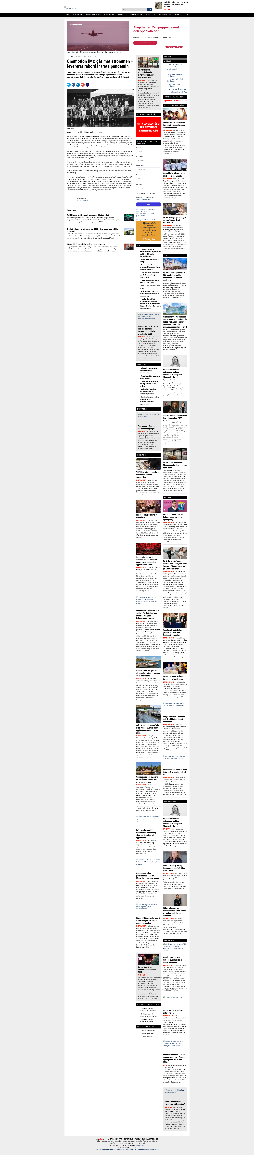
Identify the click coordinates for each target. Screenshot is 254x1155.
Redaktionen (81, 199)
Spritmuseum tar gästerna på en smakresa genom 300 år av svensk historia (148, 779)
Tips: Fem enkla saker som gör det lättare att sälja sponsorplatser (149, 275)
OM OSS (187, 15)
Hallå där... (169, 10)
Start (67, 15)
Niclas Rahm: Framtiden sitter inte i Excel (173, 1011)
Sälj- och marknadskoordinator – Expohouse (175, 74)
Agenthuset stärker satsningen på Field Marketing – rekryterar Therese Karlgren (172, 373)
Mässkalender (136, 15)
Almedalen (168, 965)
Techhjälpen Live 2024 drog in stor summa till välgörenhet (88, 215)
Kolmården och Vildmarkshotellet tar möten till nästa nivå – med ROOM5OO (147, 74)
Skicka (148, 204)
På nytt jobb (168, 829)
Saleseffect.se (131, 1149)
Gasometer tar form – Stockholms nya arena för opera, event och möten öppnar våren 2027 (146, 561)
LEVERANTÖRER (166, 15)
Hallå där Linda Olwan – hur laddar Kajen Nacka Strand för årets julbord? (176, 4)
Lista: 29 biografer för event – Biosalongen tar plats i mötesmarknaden (148, 920)
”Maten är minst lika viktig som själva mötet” (175, 1103)
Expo (165, 1065)
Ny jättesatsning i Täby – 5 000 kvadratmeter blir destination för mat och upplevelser (174, 276)
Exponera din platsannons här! (175, 101)
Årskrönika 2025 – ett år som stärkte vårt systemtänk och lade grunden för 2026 (148, 330)
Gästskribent (168, 1016)
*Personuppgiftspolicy (144, 199)
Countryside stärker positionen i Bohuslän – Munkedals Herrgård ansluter (148, 875)
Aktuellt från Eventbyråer (86, 56)
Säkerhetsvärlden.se (103, 1149)
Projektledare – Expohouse (177, 89)
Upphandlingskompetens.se (148, 1149)
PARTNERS (178, 15)
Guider (148, 15)
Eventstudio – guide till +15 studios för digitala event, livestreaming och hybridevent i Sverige (147, 614)
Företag (139, 184)
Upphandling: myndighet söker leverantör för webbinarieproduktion (148, 391)
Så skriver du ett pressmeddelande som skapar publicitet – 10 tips (150, 267)
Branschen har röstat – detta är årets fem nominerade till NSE (175, 772)
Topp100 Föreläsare (93, 15)
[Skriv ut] (87, 85)
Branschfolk (168, 522)
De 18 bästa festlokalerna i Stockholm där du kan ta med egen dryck (175, 465)
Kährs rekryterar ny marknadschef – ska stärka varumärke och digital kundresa (174, 912)
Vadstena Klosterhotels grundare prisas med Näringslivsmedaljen (172, 632)
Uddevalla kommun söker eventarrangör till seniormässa (149, 370)
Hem (68, 52)
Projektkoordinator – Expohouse (174, 85)
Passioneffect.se (118, 1149)
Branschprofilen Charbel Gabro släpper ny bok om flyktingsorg (173, 517)
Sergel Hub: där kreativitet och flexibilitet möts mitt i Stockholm (174, 719)
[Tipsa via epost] (83, 85)
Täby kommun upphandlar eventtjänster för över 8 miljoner (149, 383)
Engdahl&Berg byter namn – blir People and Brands (174, 174)
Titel (137, 175)
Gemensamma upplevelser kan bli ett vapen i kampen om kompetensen (174, 125)
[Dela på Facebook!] (74, 85)
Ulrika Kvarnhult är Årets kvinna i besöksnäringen (173, 677)
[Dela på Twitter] (69, 85)
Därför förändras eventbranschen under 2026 (147, 969)
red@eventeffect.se (83, 201)
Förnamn (139, 156)
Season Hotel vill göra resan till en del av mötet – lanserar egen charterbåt (148, 673)
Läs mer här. (140, 1145)
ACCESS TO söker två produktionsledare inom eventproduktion (175, 67)
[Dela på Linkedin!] (78, 85)
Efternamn (140, 166)
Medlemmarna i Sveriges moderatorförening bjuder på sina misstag (149, 293)
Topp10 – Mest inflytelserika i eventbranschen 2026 (175, 416)
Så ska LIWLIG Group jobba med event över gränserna (86, 244)
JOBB (155, 15)
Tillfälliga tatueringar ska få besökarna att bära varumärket (147, 474)
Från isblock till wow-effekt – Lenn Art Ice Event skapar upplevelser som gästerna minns (148, 729)
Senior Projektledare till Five (177, 92)
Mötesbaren (77, 15)
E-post (138, 147)
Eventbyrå (167, 130)
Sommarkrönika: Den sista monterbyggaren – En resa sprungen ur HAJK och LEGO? (174, 1058)
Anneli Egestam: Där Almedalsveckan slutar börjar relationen (172, 960)
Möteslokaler (110, 15)
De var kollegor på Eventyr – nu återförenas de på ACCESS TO (174, 220)
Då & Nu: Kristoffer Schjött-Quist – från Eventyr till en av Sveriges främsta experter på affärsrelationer (175, 565)
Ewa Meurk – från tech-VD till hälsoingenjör (147, 427)
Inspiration (123, 15)
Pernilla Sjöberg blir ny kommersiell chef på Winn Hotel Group (174, 868)
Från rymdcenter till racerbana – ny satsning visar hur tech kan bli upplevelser (146, 834)
